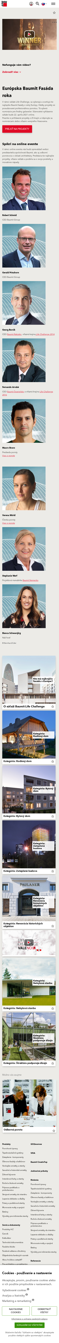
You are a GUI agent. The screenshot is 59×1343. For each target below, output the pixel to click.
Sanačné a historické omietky (14, 1170)
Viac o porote (8, 455)
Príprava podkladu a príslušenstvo (10, 1189)
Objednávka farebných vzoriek (15, 1255)
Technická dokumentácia (12, 1242)
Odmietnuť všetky (44, 1311)
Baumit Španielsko (15, 391)
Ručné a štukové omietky (12, 1183)
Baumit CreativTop (39, 1162)
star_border (54, 12)
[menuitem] (31, 3)
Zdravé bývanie (8, 1174)
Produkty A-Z (7, 1229)
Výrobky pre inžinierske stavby (15, 1216)
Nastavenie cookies (16, 1311)
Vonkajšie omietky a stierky (13, 1165)
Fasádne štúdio (8, 1246)
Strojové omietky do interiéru (14, 1194)
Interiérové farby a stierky (13, 1178)
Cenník (5, 1233)
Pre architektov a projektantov (15, 1264)
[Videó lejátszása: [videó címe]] (29, 34)
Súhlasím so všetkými (30, 1325)
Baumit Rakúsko (14, 334)
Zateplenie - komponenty (13, 1157)
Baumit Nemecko (30, 580)
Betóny (5, 1211)
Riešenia (34, 1180)
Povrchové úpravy (10, 1148)
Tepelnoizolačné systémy (12, 1152)
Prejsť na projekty (17, 129)
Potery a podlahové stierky (13, 1203)
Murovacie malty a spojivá (13, 1207)
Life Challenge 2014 (45, 334)
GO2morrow (36, 1144)
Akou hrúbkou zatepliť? (12, 1259)
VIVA (33, 1153)
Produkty (6, 1144)
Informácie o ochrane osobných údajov (29, 1319)
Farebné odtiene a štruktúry (14, 1251)
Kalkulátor (6, 1238)
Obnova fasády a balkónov (13, 1161)
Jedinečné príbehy (39, 1171)
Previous (2, 1106)
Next (56, 1106)
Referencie (36, 1261)
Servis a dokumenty (11, 1225)
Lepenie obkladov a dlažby (13, 1198)
